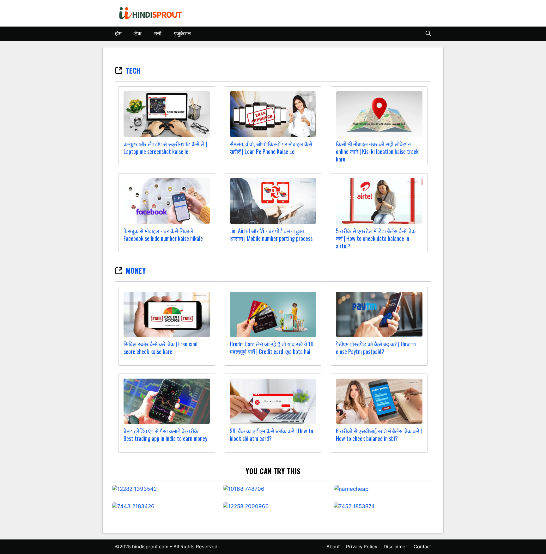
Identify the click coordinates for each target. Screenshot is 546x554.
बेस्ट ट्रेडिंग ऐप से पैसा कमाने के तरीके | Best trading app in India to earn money (165, 434)
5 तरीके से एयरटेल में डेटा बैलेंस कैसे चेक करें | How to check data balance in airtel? (376, 238)
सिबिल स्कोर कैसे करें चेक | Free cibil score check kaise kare (160, 348)
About (333, 547)
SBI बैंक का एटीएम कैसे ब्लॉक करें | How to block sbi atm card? (271, 434)
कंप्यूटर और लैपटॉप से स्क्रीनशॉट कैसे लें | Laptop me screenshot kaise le (165, 147)
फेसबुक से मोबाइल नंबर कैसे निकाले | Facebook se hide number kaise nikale (163, 234)
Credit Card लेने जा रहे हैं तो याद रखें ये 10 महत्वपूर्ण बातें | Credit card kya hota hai (271, 348)
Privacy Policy (361, 547)
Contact (422, 547)
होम (118, 33)
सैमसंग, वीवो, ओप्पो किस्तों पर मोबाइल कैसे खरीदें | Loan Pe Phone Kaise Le (271, 147)
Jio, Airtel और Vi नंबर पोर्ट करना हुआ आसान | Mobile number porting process (271, 234)
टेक (138, 33)
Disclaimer (395, 547)
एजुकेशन (182, 33)
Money (136, 270)
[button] (428, 34)
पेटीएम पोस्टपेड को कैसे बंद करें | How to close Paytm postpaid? (376, 348)
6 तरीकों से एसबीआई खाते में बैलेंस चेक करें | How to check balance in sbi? (379, 434)
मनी (157, 33)
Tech (133, 70)
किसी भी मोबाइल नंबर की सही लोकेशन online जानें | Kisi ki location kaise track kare (377, 151)
